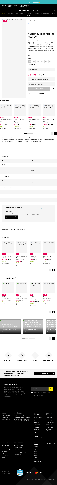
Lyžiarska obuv (36, 20)
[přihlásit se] (51, 10)
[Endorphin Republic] (28, 10)
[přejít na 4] (28, 133)
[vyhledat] (3, 10)
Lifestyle (37, 13)
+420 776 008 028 (35, 6)
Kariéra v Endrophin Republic (36, 455)
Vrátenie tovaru (18, 447)
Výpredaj (3, 13)
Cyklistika (10, 13)
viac (29, 55)
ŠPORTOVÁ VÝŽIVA (45, 13)
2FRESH (37, 479)
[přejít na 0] (25, 133)
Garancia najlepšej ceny (37, 84)
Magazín (36, 449)
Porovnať (4, 128)
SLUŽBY (28, 15)
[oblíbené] (6, 10)
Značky (54, 13)
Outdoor (30, 13)
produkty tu (36, 2)
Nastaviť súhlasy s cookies (20, 457)
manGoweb (52, 479)
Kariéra (15, 5)
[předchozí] (52, 133)
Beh (17, 13)
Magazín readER (10, 6)
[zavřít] (54, 2)
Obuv (31, 20)
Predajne (4, 5)
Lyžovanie (22, 13)
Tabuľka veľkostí (31, 64)
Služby (35, 451)
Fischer (32, 160)
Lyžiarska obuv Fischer (7, 229)
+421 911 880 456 (51, 6)
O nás (35, 464)
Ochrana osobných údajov (20, 452)
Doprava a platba (18, 445)
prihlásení (45, 79)
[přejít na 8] (31, 133)
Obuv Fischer (20, 229)
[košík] (54, 10)
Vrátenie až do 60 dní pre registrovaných (6, 451)
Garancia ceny (17, 454)
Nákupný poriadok (18, 450)
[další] (55, 133)
